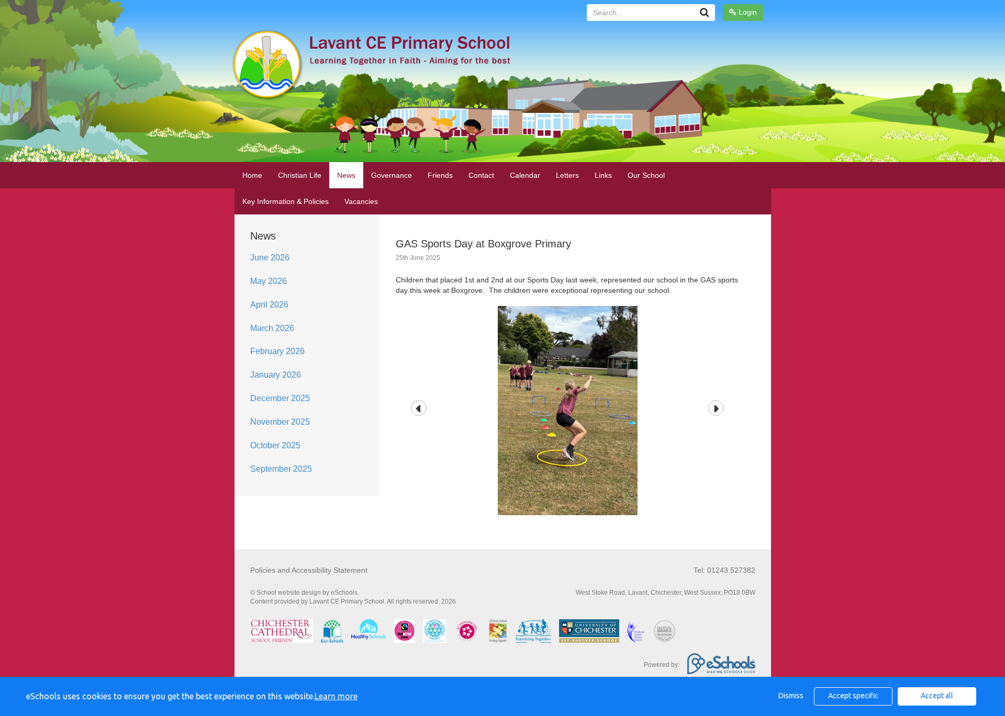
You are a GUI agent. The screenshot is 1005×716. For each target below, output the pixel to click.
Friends (440, 175)
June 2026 (269, 257)
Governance (391, 175)
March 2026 (272, 328)
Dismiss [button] (790, 695)
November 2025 (280, 421)
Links (603, 175)
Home (252, 175)
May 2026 (268, 281)
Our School (646, 175)
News (346, 175)
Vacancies (361, 201)
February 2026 (277, 351)
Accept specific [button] (853, 695)
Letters (567, 175)
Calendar (525, 175)
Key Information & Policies (285, 201)
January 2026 (275, 374)
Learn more (336, 696)
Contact (481, 175)
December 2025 (280, 398)
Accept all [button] (937, 695)
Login (746, 12)
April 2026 (269, 304)
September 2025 (281, 468)
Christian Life (299, 175)
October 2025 (275, 445)
